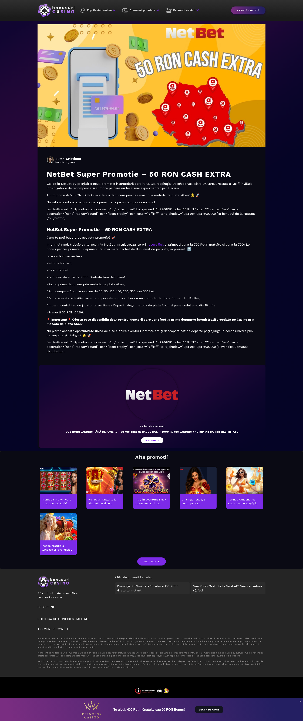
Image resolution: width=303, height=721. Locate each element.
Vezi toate (151, 561)
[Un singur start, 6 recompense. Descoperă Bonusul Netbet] (198, 488)
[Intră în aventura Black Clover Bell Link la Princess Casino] (151, 488)
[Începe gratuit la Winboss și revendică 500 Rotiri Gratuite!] (58, 534)
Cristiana (73, 159)
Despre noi (47, 607)
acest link (156, 244)
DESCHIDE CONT (209, 709)
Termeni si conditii (54, 629)
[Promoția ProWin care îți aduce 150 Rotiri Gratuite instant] (58, 488)
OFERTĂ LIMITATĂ (248, 10)
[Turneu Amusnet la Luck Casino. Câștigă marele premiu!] (244, 488)
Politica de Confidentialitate (64, 619)
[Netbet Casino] (152, 395)
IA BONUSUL (152, 440)
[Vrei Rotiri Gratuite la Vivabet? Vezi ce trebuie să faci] (104, 488)
